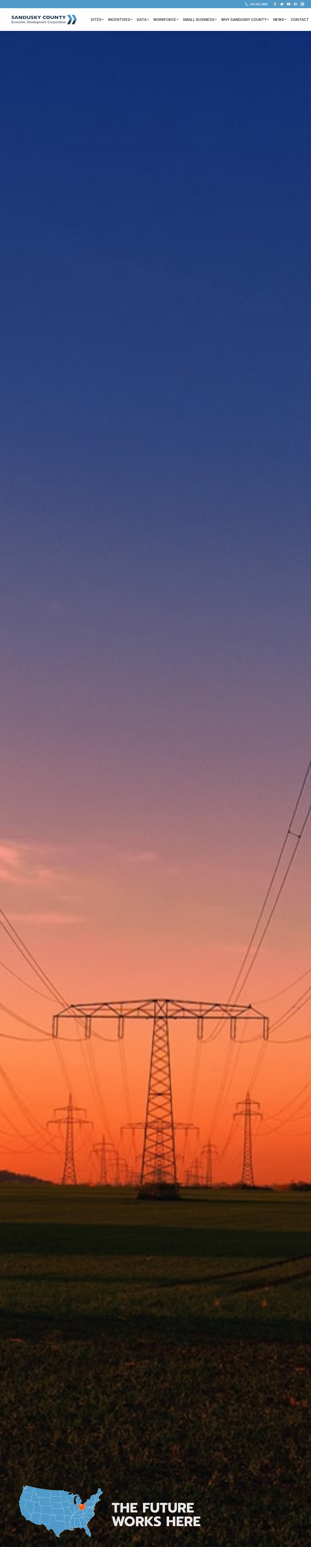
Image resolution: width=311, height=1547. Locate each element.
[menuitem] (97, 19)
